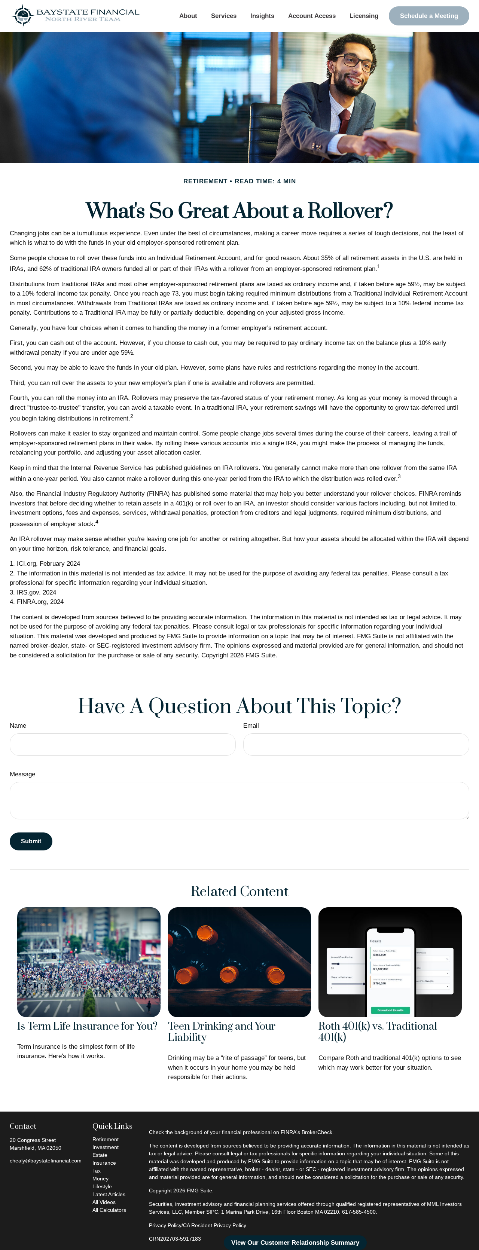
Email (251, 725)
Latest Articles (108, 1194)
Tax (96, 1171)
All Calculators (109, 1210)
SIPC (212, 1212)
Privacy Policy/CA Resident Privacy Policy (197, 1225)
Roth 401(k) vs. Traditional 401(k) (377, 1032)
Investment (105, 1147)
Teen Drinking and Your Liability (221, 1032)
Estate (99, 1155)
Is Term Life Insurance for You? (87, 1026)
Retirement (105, 1139)
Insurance (104, 1163)
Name (18, 725)
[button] (188, 16)
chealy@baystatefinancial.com (46, 1161)
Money (100, 1179)
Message (22, 774)
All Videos (104, 1202)
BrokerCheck (317, 1132)
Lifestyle (102, 1186)
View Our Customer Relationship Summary (295, 1242)
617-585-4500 (359, 1212)
